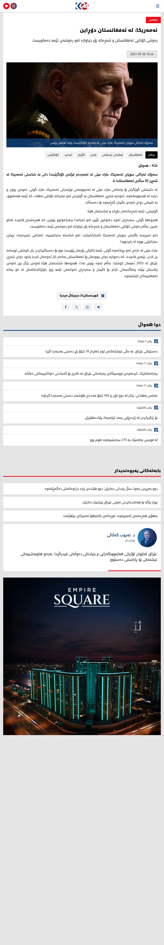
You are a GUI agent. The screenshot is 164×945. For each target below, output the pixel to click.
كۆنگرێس (53, 155)
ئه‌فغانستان (135, 155)
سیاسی (153, 19)
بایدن (93, 155)
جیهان (151, 155)
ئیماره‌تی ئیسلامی (112, 155)
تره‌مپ (68, 155)
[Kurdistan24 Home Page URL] (82, 6)
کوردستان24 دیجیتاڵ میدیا (79, 296)
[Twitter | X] (76, 307)
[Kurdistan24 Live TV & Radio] (6, 6)
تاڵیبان (81, 155)
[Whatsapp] (87, 307)
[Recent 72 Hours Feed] (13, 6)
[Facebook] (65, 307)
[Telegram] (98, 307)
